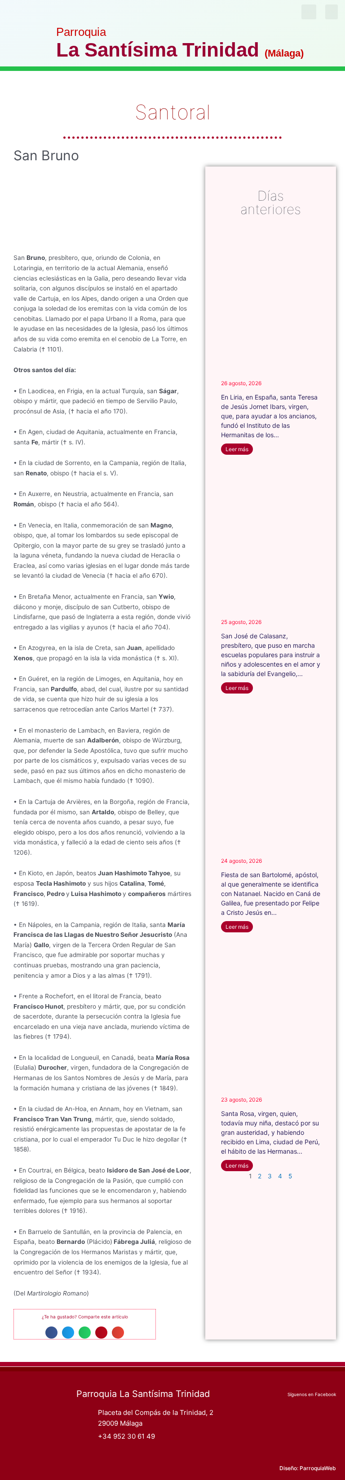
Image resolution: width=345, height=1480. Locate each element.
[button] (331, 11)
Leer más (237, 449)
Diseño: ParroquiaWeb (307, 1468)
